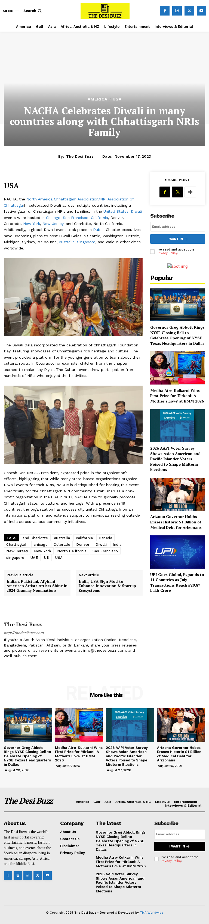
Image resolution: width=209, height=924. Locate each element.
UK (46, 558)
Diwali (136, 211)
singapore (15, 558)
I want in (175, 239)
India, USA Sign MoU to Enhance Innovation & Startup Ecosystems (107, 586)
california (84, 538)
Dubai (98, 229)
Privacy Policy (167, 253)
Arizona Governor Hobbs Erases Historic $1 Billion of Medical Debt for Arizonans (176, 522)
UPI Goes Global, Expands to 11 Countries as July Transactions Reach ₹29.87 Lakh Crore (177, 582)
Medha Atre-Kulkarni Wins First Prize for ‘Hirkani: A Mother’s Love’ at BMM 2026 (177, 396)
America (97, 99)
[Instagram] (177, 11)
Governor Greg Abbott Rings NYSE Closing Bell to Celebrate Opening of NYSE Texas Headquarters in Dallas (177, 335)
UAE (34, 558)
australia (62, 538)
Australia (67, 242)
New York (31, 223)
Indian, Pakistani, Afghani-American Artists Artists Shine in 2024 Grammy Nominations (37, 586)
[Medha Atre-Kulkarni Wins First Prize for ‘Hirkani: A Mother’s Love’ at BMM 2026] (177, 367)
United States (115, 211)
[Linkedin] (27, 875)
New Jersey (52, 223)
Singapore (86, 242)
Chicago (53, 217)
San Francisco (75, 217)
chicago (41, 544)
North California (72, 551)
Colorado (62, 544)
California (99, 217)
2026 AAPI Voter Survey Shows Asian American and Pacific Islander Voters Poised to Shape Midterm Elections (175, 459)
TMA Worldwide (151, 912)
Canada (105, 538)
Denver (83, 544)
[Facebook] (165, 11)
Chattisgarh (17, 544)
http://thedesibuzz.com (24, 633)
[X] (189, 11)
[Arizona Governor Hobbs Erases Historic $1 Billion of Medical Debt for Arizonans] (177, 494)
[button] (33, 10)
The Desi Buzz (80, 156)
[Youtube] (201, 11)
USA (117, 99)
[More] (190, 192)
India (117, 544)
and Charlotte (35, 538)
